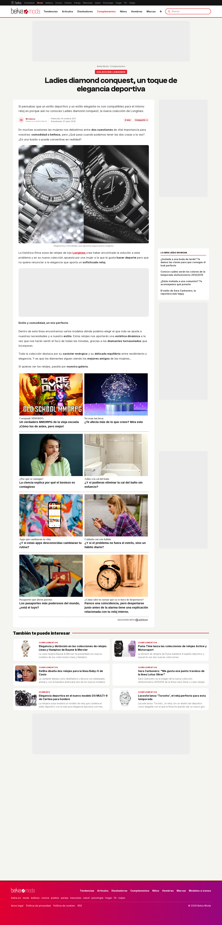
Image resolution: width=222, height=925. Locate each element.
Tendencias (51, 11)
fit (115, 897)
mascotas (75, 897)
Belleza (49, 3)
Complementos (106, 11)
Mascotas (87, 3)
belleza (35, 897)
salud (86, 897)
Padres (68, 3)
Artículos (67, 11)
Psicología (108, 3)
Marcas (151, 11)
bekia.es (16, 897)
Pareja (77, 3)
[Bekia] (16, 3)
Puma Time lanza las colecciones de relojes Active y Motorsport (172, 648)
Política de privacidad (38, 905)
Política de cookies (64, 905)
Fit (125, 3)
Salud (97, 3)
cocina (45, 897)
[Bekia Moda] (25, 11)
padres (55, 897)
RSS (80, 905)
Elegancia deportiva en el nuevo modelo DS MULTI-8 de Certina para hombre (73, 697)
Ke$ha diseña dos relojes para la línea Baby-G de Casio (71, 672)
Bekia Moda (102, 66)
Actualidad (29, 3)
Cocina (58, 3)
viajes (121, 897)
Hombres (136, 11)
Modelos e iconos (200, 890)
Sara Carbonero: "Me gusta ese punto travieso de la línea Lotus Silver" (171, 672)
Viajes (132, 3)
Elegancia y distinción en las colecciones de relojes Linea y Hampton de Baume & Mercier (73, 648)
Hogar (119, 3)
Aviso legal (17, 905)
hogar (108, 897)
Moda (40, 3)
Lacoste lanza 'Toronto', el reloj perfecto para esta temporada (172, 697)
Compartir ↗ (141, 120)
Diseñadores (85, 11)
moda (26, 897)
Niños (123, 11)
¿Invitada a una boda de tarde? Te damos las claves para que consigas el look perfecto (183, 262)
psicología (97, 897)
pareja (64, 897)
